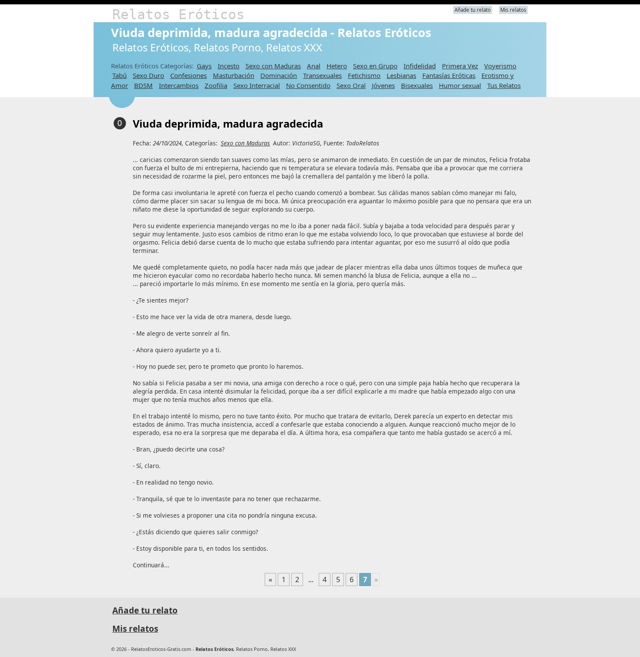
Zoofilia (216, 85)
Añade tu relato (473, 10)
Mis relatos (513, 10)
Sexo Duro (148, 75)
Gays (204, 65)
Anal (313, 65)
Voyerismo (500, 65)
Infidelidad (420, 65)
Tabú (119, 75)
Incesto (228, 65)
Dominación (278, 75)
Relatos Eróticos (178, 14)
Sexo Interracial (256, 85)
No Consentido (308, 85)
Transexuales (322, 75)
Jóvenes (383, 85)
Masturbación (233, 75)
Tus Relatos (504, 85)
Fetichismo (364, 75)
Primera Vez (460, 65)
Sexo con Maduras (273, 65)
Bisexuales (417, 85)
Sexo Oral (351, 85)
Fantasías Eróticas (448, 75)
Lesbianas (401, 75)
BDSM (143, 85)
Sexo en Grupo (375, 65)
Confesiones (188, 75)
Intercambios (179, 85)
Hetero (337, 65)
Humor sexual (460, 85)
